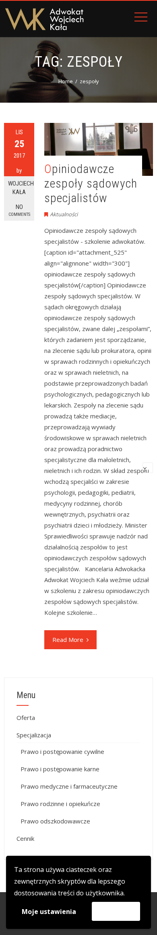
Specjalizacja (34, 735)
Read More (67, 639)
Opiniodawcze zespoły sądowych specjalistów (90, 183)
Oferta (26, 717)
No (19, 210)
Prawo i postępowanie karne (60, 769)
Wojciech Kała (21, 188)
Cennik (25, 838)
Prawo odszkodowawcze (55, 821)
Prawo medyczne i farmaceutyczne (69, 786)
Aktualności (64, 214)
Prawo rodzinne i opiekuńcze (60, 804)
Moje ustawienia (49, 911)
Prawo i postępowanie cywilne (62, 751)
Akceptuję (115, 911)
